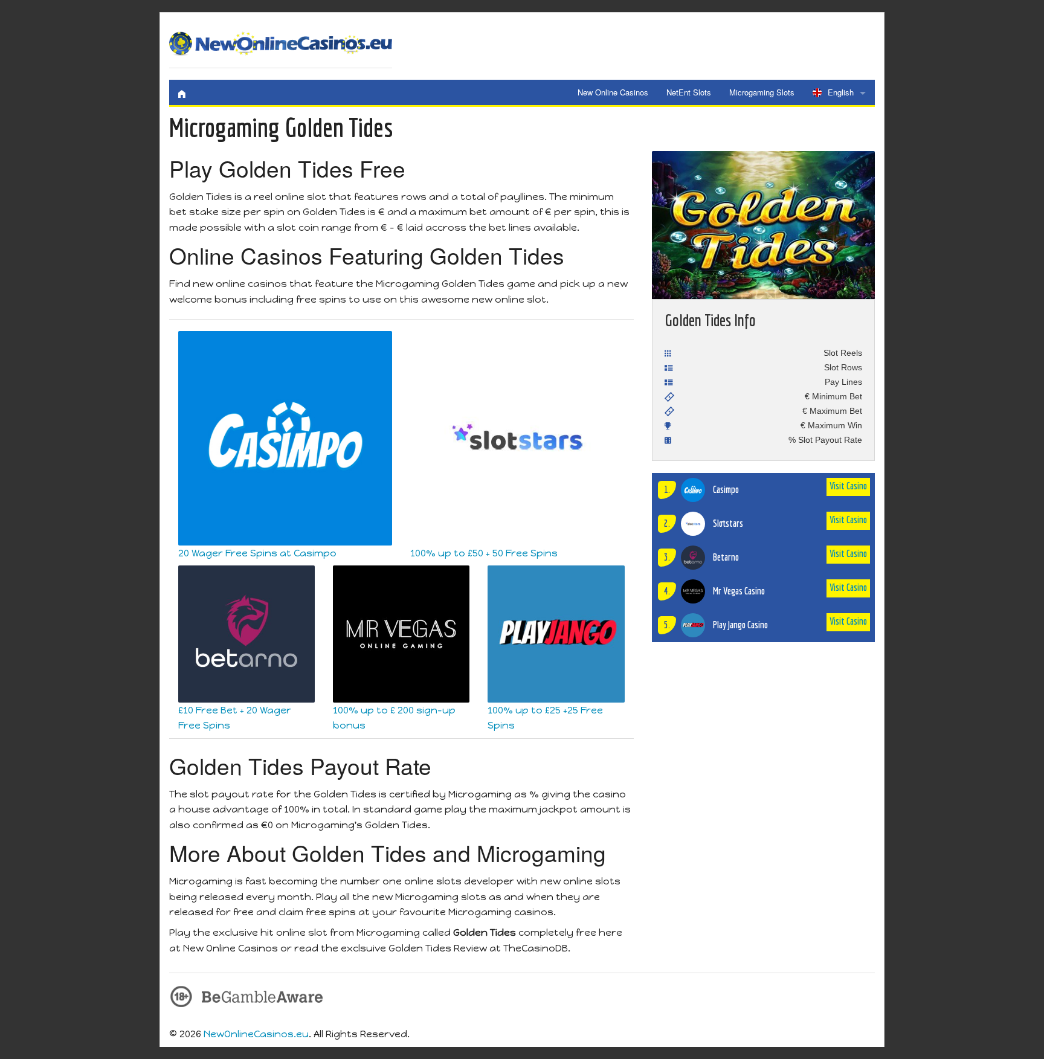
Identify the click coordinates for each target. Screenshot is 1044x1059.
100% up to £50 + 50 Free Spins (484, 553)
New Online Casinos (613, 92)
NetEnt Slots (688, 92)
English (841, 92)
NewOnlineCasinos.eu (256, 1034)
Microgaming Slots (761, 92)
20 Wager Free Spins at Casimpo (257, 553)
